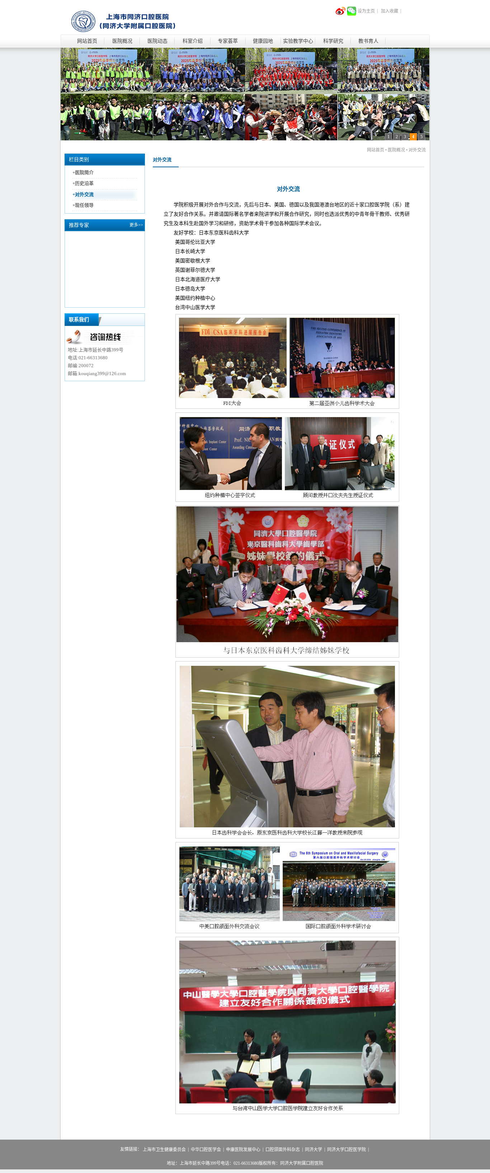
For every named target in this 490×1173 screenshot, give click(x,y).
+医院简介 (83, 172)
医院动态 (157, 41)
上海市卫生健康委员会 (164, 1149)
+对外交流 (83, 194)
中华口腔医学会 (206, 1149)
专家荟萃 (228, 41)
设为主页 (366, 11)
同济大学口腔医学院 (346, 1149)
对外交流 (417, 150)
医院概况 (122, 41)
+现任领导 (83, 205)
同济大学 (313, 1149)
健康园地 (263, 41)
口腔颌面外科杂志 (282, 1149)
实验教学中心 (298, 41)
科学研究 (333, 41)
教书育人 (368, 41)
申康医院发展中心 (243, 1149)
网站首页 (87, 41)
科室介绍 (193, 41)
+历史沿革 (83, 183)
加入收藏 (389, 11)
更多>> (136, 225)
